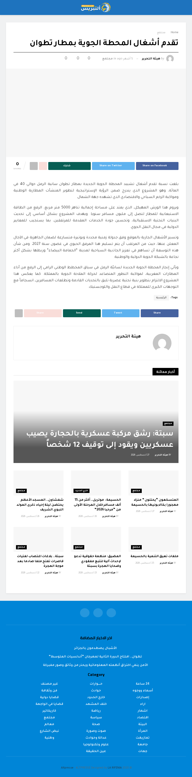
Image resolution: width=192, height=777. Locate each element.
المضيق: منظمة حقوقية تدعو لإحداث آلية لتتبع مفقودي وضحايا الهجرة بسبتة (97, 561)
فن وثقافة (49, 691)
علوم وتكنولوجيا (96, 745)
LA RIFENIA (115, 768)
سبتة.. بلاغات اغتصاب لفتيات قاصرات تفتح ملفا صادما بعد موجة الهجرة (40, 561)
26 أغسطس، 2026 (87, 516)
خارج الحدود (81, 491)
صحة (96, 724)
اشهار (143, 711)
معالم (49, 724)
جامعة (143, 745)
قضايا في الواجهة (49, 704)
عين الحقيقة (96, 751)
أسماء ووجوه (142, 691)
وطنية (49, 738)
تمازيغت (143, 738)
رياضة (96, 711)
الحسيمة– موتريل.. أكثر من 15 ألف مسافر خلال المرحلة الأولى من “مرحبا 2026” (97, 505)
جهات (142, 751)
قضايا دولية (49, 697)
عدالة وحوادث (96, 738)
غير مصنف (49, 684)
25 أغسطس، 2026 (145, 563)
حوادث (96, 691)
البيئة (142, 724)
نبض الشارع (49, 731)
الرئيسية (161, 297)
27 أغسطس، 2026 (140, 455)
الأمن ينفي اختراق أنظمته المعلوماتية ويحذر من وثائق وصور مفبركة (95, 665)
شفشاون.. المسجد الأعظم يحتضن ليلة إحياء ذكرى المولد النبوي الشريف (40, 505)
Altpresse (67, 768)
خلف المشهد (96, 704)
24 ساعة (143, 684)
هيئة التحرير (151, 59)
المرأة (143, 731)
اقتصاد (142, 718)
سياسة (96, 718)
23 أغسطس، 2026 (87, 573)
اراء (143, 704)
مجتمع (161, 32)
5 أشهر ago (125, 59)
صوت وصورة (96, 731)
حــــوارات (96, 684)
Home (174, 32)
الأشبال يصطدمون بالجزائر (95, 648)
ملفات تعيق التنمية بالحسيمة (154, 556)
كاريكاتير (49, 711)
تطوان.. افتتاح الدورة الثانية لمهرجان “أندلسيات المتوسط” (95, 657)
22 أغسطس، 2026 (30, 573)
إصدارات (142, 697)
